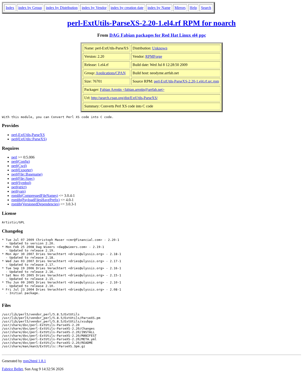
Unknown (159, 48)
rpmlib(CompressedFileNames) (34, 196)
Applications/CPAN (111, 73)
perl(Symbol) (21, 183)
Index (10, 8)
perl (14, 157)
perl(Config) (20, 161)
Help (193, 8)
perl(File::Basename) (26, 174)
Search (206, 8)
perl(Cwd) (19, 166)
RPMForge (153, 56)
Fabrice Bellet (12, 369)
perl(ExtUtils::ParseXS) (29, 139)
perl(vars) (18, 191)
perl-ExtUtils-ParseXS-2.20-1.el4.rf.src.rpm (186, 81)
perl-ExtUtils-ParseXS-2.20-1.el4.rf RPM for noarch (151, 23)
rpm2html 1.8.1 (34, 361)
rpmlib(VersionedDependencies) (35, 204)
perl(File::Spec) (22, 178)
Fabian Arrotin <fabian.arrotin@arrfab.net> (132, 90)
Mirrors (180, 8)
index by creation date (127, 8)
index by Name (158, 8)
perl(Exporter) (21, 170)
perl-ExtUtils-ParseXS (28, 135)
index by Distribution (62, 8)
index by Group (30, 8)
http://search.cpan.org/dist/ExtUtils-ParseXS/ (124, 98)
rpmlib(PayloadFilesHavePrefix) (35, 200)
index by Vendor (94, 8)
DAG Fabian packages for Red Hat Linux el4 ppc (157, 35)
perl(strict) (19, 187)
